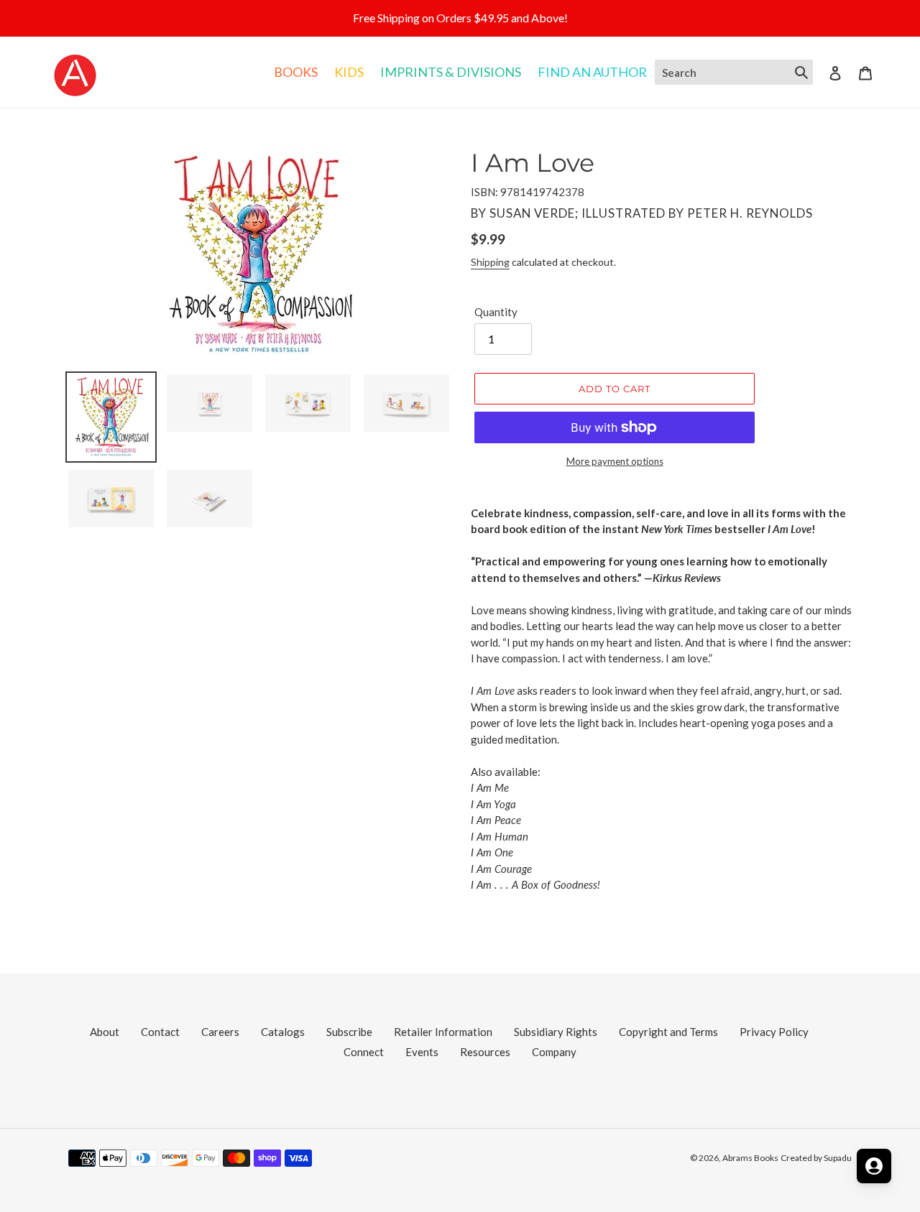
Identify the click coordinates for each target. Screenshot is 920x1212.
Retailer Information (443, 1031)
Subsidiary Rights (555, 1031)
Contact (160, 1031)
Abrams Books (750, 1157)
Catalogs (283, 1031)
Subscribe (349, 1031)
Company (554, 1051)
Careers (220, 1031)
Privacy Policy (774, 1031)
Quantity (496, 311)
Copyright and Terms (668, 1031)
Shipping (490, 262)
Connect (364, 1051)
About (104, 1031)
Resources (485, 1051)
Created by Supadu (816, 1157)
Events (421, 1051)
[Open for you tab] (874, 1166)
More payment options (614, 461)
